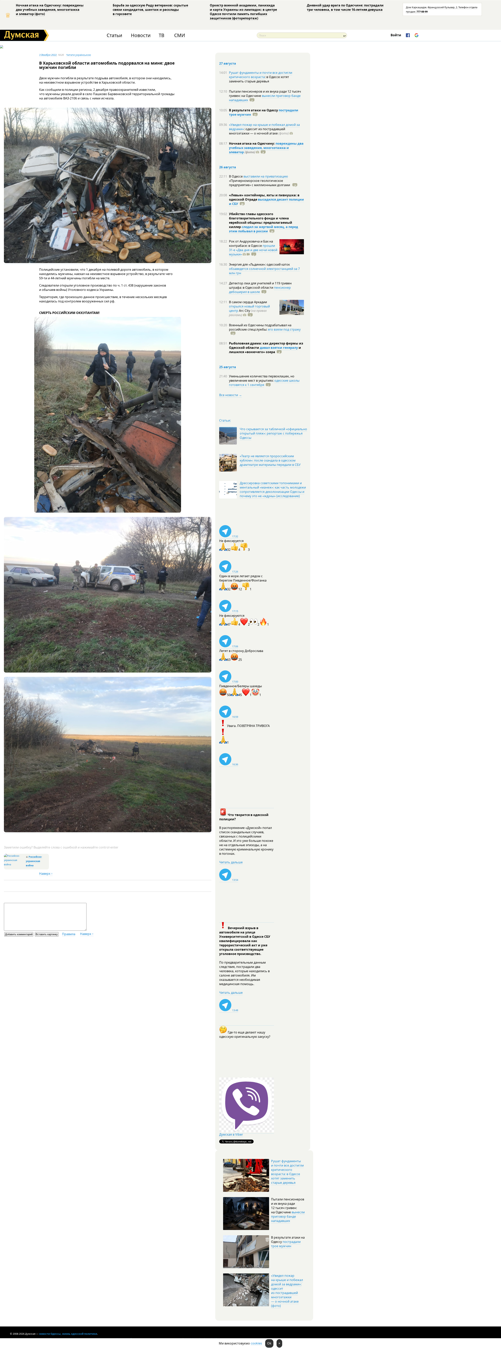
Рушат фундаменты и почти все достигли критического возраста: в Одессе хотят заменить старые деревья (287, 1172)
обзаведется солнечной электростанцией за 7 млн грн (264, 271)
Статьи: (225, 420)
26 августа (227, 167)
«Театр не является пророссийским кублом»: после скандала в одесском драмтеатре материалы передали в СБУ (270, 460)
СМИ (179, 35)
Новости (140, 35)
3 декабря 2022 (48, 55)
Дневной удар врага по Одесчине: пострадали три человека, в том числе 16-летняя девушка (345, 7)
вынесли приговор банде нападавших (265, 98)
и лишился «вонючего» (265, 349)
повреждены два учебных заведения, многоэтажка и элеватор (266, 147)
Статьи (114, 35)
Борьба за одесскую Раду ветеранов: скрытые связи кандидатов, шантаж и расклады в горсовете (150, 9)
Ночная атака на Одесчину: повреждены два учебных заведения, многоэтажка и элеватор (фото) (50, 9)
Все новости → (230, 395)
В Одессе (236, 176)
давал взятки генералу (279, 347)
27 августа (227, 63)
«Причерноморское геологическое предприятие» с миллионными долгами (260, 183)
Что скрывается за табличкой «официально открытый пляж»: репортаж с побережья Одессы (273, 433)
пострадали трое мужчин (286, 1244)
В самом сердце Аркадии (248, 302)
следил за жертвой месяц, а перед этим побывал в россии (263, 229)
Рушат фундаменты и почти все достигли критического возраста (260, 74)
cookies (256, 1343)
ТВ (161, 35)
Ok (269, 1343)
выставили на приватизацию (265, 176)
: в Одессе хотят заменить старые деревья (259, 79)
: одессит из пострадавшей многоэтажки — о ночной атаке (259, 131)
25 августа (227, 367)
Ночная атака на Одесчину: (252, 143)
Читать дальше (231, 862)
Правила (68, 934)
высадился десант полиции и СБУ (266, 201)
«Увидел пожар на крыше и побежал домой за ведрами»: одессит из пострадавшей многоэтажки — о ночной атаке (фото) (287, 1290)
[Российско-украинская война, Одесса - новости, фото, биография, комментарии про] (14, 864)
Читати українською (78, 55)
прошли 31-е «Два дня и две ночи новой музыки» (253, 249)
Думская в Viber (231, 1134)
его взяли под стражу (284, 329)
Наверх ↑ (46, 873)
